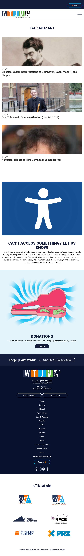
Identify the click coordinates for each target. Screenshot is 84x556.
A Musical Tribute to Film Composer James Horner (31, 160)
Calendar (42, 421)
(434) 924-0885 (46, 383)
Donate (76, 5)
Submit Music (42, 448)
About (42, 401)
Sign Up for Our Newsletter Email (57, 360)
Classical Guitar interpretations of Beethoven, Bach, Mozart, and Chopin (39, 73)
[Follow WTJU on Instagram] (36, 469)
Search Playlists (42, 417)
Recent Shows (42, 413)
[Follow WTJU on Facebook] (40, 469)
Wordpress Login (29, 395)
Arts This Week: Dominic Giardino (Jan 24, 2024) (30, 117)
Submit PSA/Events (42, 444)
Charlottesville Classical (42, 456)
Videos (42, 437)
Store (42, 440)
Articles (42, 433)
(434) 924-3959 (46, 381)
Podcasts (42, 429)
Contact (42, 405)
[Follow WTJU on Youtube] (47, 469)
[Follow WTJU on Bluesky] (43, 469)
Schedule (42, 409)
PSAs (42, 425)
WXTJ (42, 452)
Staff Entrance (54, 395)
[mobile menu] (79, 14)
